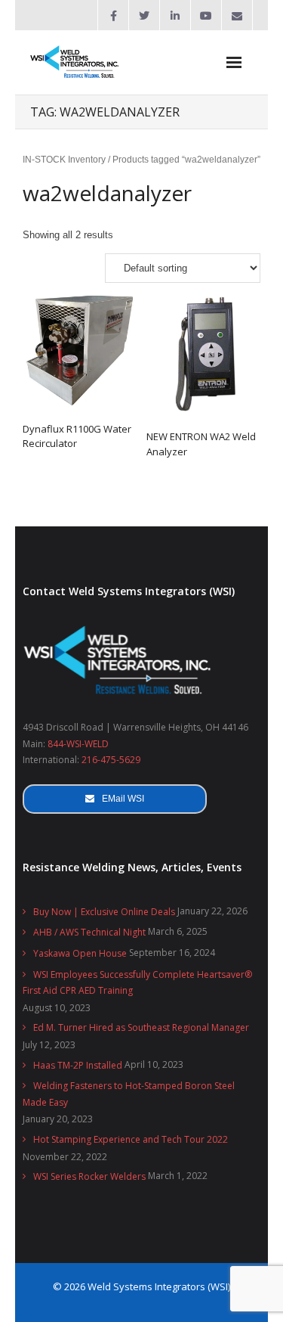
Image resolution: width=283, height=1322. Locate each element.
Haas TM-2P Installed (77, 1065)
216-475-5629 (111, 759)
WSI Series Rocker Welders (89, 1176)
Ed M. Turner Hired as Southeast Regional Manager (141, 1027)
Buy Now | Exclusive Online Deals (104, 911)
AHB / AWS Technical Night (89, 932)
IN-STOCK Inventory (64, 159)
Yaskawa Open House (80, 953)
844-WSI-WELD (78, 743)
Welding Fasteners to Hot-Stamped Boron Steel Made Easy (129, 1094)
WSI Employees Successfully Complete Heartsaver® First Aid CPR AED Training (137, 983)
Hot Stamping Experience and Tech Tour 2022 (130, 1139)
